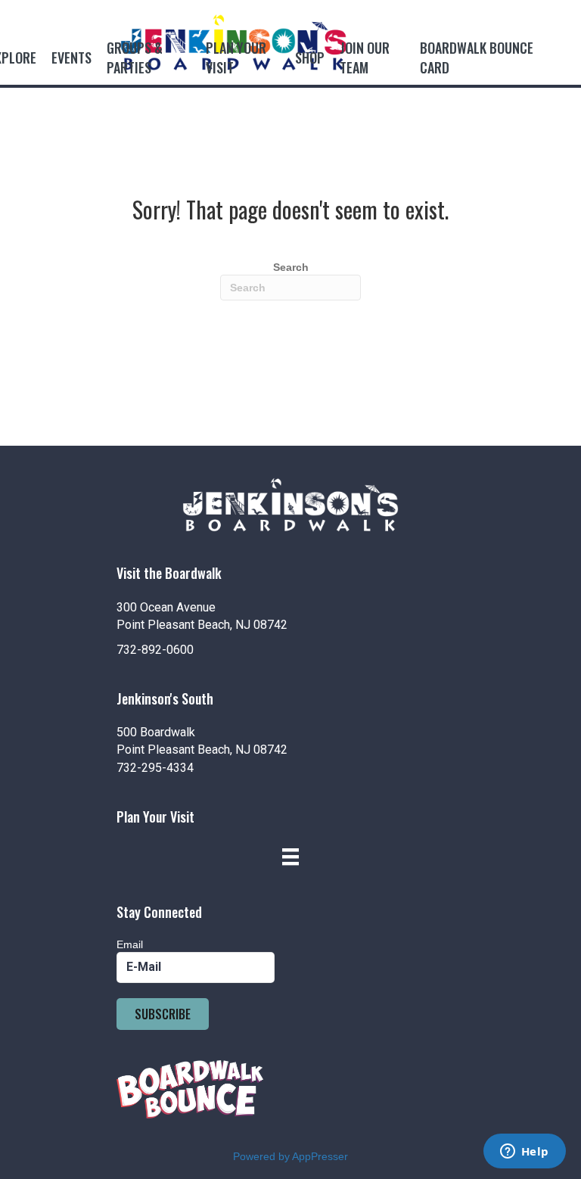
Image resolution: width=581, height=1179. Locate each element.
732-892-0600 (155, 649)
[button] (163, 1014)
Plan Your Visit (236, 57)
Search (291, 267)
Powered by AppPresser (290, 1156)
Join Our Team (365, 57)
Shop (310, 57)
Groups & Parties (135, 57)
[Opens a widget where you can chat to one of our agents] (524, 1152)
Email (130, 944)
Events (71, 57)
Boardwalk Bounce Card (476, 57)
